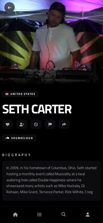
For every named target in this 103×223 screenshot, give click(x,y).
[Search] (63, 214)
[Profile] (87, 214)
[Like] (7, 124)
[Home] (15, 214)
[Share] (64, 124)
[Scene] (39, 214)
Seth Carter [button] (37, 109)
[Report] (50, 124)
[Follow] (21, 124)
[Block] (35, 124)
